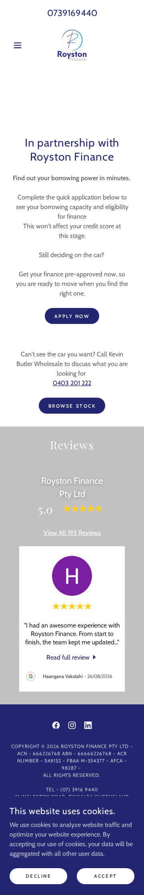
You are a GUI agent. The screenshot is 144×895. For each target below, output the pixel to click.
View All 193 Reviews (72, 533)
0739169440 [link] (72, 13)
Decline (39, 876)
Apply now (71, 316)
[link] (72, 45)
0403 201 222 (72, 383)
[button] (19, 45)
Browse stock (72, 406)
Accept (105, 876)
